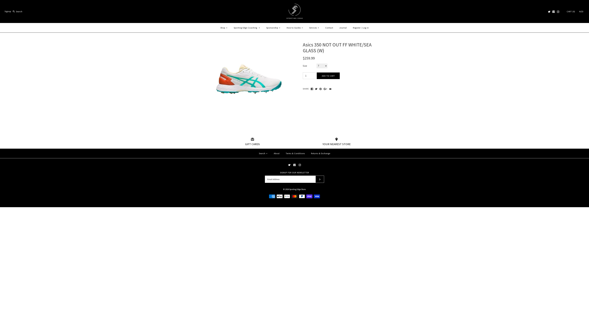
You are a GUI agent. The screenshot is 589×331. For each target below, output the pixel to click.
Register (357, 28)
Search (263, 153)
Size (305, 65)
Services (314, 28)
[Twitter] (549, 12)
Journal (343, 28)
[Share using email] (330, 89)
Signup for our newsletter (294, 172)
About (277, 153)
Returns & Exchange (320, 153)
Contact (329, 28)
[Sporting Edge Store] (294, 4)
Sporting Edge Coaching (247, 28)
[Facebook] (553, 12)
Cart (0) (571, 11)
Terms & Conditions (295, 153)
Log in (366, 28)
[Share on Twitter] (316, 89)
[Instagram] (558, 12)
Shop (223, 28)
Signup (8, 11)
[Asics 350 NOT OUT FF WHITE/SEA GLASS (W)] (249, 43)
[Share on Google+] (325, 89)
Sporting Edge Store (297, 189)
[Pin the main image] (320, 89)
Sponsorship (273, 28)
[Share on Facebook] (312, 89)
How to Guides (295, 28)
